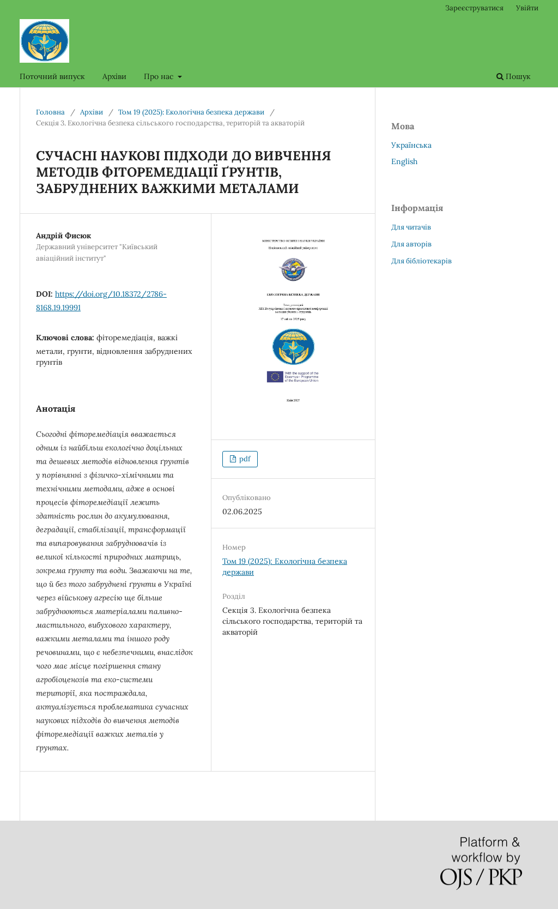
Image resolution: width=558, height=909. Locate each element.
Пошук (517, 76)
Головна (50, 112)
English (404, 161)
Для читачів (411, 227)
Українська (411, 145)
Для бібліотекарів (421, 261)
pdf (244, 458)
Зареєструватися (474, 8)
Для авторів (411, 244)
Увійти (527, 8)
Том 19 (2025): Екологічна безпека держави (191, 112)
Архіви (114, 76)
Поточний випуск (52, 76)
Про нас (159, 76)
